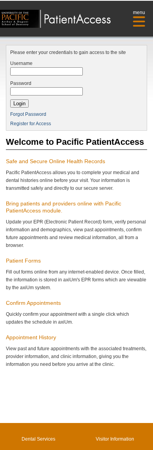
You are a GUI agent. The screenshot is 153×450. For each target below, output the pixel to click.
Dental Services (38, 439)
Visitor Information (115, 439)
